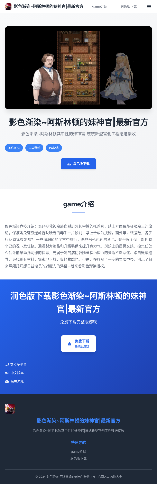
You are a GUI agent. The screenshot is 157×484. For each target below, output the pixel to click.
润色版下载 (128, 6)
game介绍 (99, 6)
